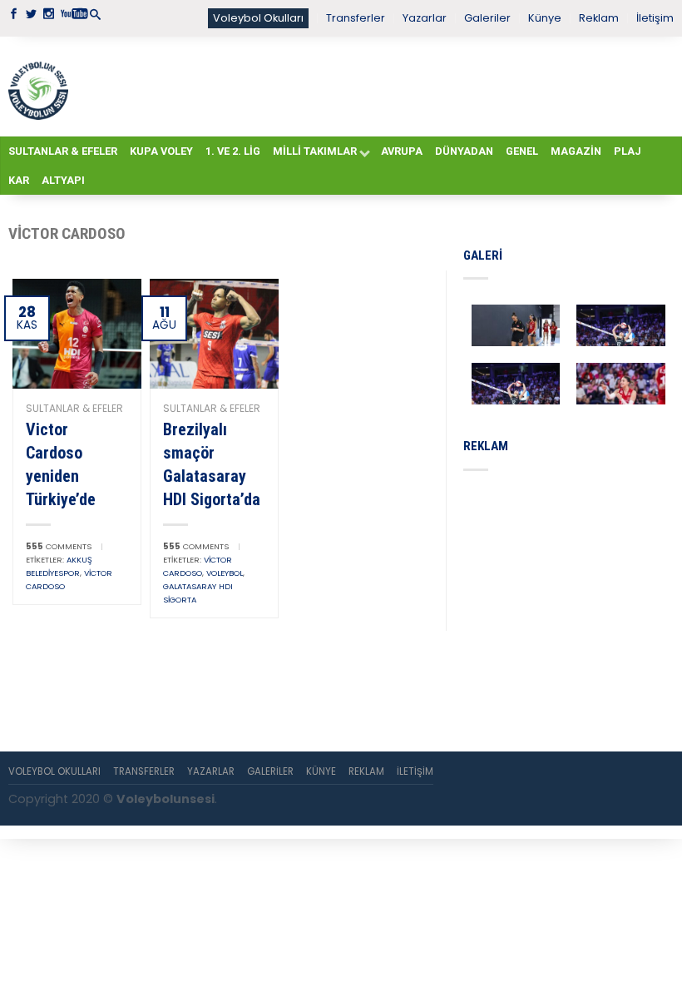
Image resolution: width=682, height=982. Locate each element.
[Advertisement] (371, 85)
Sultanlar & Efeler (62, 151)
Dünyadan (464, 151)
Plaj (627, 151)
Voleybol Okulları (258, 18)
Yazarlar (425, 18)
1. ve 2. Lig (232, 151)
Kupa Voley (161, 151)
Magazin (576, 151)
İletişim (655, 18)
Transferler (355, 18)
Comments (58, 546)
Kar (18, 180)
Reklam (599, 18)
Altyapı (63, 180)
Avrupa (402, 151)
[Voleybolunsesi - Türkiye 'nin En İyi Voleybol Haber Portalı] (38, 86)
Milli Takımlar (315, 151)
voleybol (224, 573)
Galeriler (487, 18)
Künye (544, 18)
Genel (522, 151)
